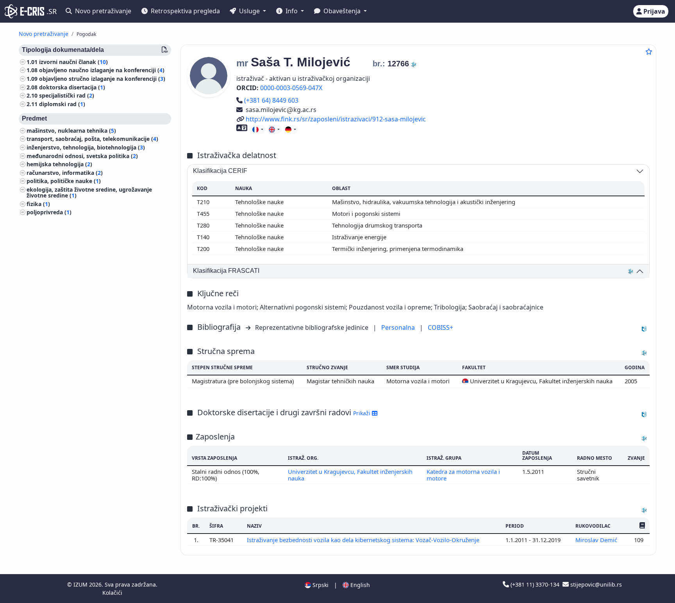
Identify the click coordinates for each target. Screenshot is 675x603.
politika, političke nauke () (64, 181)
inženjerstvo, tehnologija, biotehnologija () (86, 147)
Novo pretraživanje (102, 11)
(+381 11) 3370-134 (535, 584)
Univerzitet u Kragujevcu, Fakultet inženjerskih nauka (350, 475)
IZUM (81, 584)
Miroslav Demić (597, 540)
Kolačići (112, 592)
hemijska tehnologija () (59, 164)
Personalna (398, 327)
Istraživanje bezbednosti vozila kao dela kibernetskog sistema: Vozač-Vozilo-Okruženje (364, 540)
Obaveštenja (342, 11)
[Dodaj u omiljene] (649, 51)
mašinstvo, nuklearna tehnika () (71, 130)
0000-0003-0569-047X (291, 88)
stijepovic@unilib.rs (595, 584)
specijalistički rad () (66, 96)
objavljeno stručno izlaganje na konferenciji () (102, 78)
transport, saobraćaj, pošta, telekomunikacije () (92, 139)
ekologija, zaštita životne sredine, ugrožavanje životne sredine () (89, 192)
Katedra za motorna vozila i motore (463, 475)
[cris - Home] (24, 11)
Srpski (320, 585)
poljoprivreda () (49, 212)
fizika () (38, 204)
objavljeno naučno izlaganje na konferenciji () (101, 70)
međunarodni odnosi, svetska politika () (82, 156)
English (359, 585)
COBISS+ (440, 327)
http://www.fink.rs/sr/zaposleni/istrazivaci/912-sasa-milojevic (335, 119)
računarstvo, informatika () (65, 172)
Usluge (249, 11)
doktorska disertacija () (72, 87)
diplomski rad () (62, 104)
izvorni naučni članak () (73, 62)
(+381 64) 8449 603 (271, 100)
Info (291, 11)
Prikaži (362, 413)
